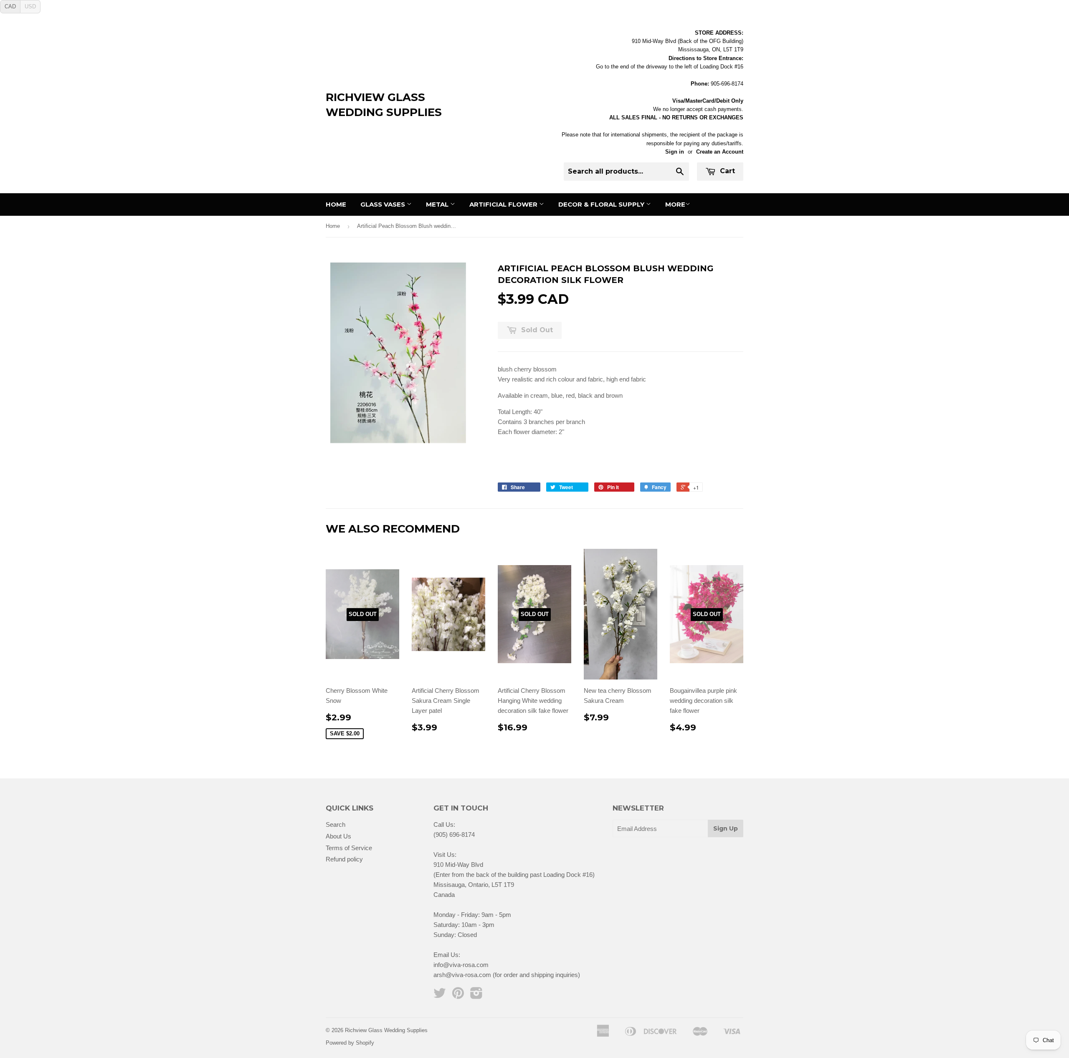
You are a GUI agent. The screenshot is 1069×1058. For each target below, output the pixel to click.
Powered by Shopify (350, 1043)
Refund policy (344, 859)
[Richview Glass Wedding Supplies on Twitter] (439, 995)
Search (335, 824)
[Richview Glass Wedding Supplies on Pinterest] (458, 995)
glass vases (383, 204)
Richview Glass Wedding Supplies (384, 105)
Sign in (674, 152)
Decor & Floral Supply (602, 204)
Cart (726, 171)
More (675, 204)
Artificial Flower (504, 204)
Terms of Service (349, 847)
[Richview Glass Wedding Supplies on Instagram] (476, 995)
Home (336, 204)
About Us (338, 836)
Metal (438, 204)
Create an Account (719, 152)
